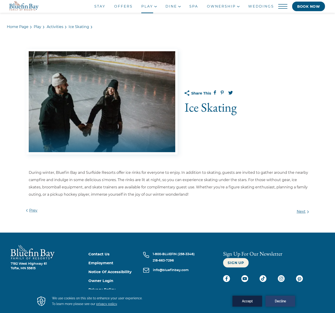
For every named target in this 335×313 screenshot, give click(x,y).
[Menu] (283, 6)
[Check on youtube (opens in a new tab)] (245, 281)
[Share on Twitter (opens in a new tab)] (230, 93)
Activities (55, 27)
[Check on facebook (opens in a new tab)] (227, 281)
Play (37, 27)
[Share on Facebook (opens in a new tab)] (215, 93)
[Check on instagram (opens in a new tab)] (282, 281)
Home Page (17, 27)
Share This (201, 93)
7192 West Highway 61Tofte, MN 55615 (29, 266)
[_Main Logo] (41, 6)
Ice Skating (79, 27)
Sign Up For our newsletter (252, 253)
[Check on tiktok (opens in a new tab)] (263, 281)
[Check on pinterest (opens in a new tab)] (299, 281)
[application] (167, 301)
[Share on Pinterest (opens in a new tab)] (223, 93)
